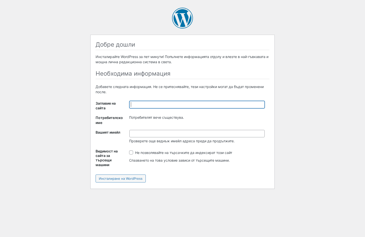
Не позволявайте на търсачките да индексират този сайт (183, 152)
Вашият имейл (108, 132)
